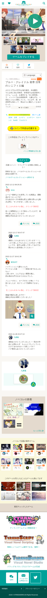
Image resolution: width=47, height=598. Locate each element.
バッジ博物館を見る (31, 151)
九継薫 (16, 236)
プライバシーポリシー (32, 588)
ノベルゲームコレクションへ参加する (19, 177)
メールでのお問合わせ (23, 577)
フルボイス (23, 120)
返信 (36, 223)
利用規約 (5, 588)
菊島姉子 (14, 262)
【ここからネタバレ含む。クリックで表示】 (22, 206)
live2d (15, 120)
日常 (15, 117)
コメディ (22, 117)
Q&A (11, 577)
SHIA (13, 190)
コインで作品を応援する (25, 128)
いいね (24, 223)
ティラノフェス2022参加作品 (19, 115)
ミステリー (31, 117)
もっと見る (37, 431)
